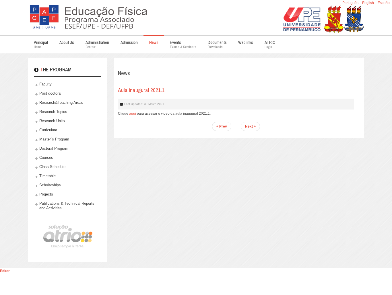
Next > (250, 126)
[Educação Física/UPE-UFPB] (123, 16)
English (368, 3)
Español (384, 3)
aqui (132, 114)
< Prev (221, 126)
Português (350, 3)
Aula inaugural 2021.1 (141, 90)
